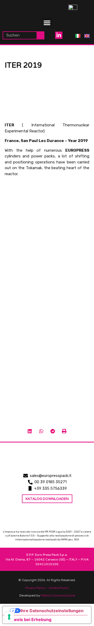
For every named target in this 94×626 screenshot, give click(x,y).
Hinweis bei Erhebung (29, 619)
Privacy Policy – (37, 588)
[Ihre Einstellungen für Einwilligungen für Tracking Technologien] (9, 617)
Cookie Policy (59, 588)
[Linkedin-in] (58, 35)
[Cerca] (40, 35)
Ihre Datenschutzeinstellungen (52, 610)
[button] (47, 22)
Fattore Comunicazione (58, 595)
